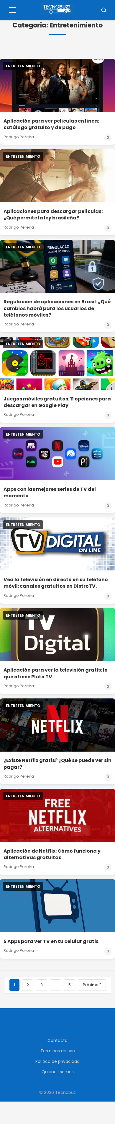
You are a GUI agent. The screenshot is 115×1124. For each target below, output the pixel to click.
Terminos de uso (57, 1051)
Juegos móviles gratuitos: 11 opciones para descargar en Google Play (57, 402)
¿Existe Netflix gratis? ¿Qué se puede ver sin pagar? (57, 763)
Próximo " (92, 985)
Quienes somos (58, 1072)
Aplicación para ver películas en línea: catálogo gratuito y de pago (51, 124)
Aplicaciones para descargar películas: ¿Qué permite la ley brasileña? (53, 214)
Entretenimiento (23, 66)
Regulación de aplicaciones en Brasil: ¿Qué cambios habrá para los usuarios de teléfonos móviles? (57, 308)
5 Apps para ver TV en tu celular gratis (51, 941)
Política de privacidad (57, 1061)
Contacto (57, 1040)
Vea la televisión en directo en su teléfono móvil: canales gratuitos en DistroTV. (56, 582)
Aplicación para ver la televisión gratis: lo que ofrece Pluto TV (56, 673)
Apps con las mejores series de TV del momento (50, 492)
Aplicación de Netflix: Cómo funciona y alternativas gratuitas (52, 854)
